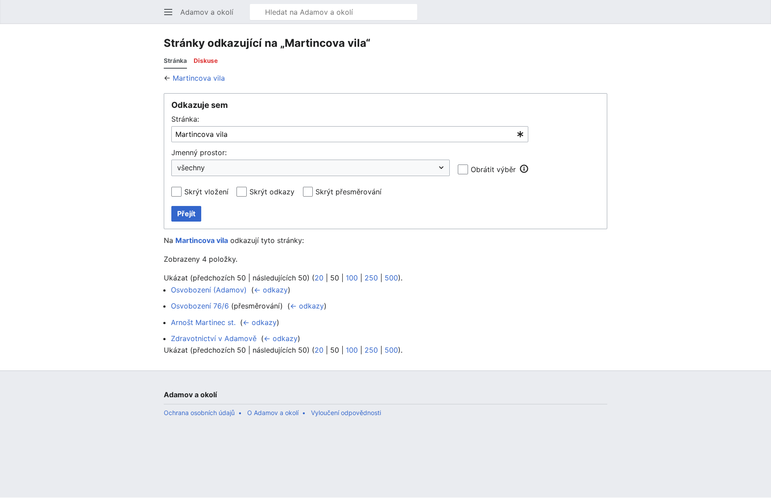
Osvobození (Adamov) (209, 289)
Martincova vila (199, 78)
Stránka (175, 60)
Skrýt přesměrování (348, 191)
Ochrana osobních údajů (199, 412)
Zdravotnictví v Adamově (214, 338)
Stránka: (185, 119)
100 (352, 277)
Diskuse (206, 60)
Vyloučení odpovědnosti (346, 412)
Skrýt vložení (206, 191)
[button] (168, 12)
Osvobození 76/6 (200, 305)
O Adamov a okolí (272, 412)
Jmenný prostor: (199, 152)
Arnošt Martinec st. (203, 322)
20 (319, 277)
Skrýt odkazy (271, 191)
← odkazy (271, 289)
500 (391, 277)
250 (371, 277)
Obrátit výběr (493, 169)
